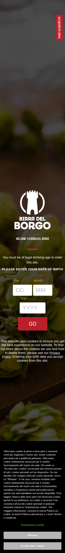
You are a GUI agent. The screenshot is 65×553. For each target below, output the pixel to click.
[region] (32, 497)
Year (23, 298)
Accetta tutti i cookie (32, 546)
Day (16, 280)
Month (38, 280)
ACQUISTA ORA (59, 28)
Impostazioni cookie (32, 524)
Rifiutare (32, 535)
